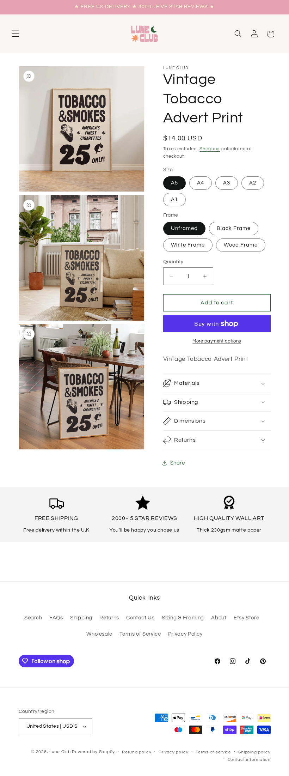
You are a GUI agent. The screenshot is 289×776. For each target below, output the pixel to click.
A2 (252, 183)
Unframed (184, 228)
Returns (109, 617)
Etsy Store (246, 617)
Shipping (209, 149)
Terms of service (213, 752)
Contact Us (140, 617)
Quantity (173, 261)
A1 (174, 199)
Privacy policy (173, 752)
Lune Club (60, 752)
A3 (226, 183)
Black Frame (234, 228)
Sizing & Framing (183, 617)
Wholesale (99, 634)
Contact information (249, 760)
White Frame (188, 245)
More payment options (216, 341)
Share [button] (177, 463)
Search (33, 617)
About (218, 617)
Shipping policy (254, 752)
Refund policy (137, 752)
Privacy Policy (185, 634)
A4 (200, 183)
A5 (174, 183)
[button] (15, 34)
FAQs (56, 617)
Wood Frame (241, 245)
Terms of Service (140, 634)
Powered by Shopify (93, 752)
